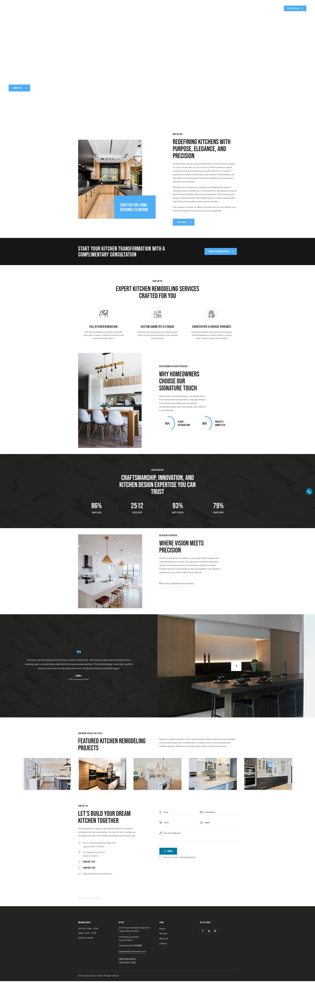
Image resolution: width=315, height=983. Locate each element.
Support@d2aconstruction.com (132, 951)
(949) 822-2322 (127, 959)
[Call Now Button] (309, 491)
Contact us (17, 88)
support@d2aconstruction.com (97, 873)
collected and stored (187, 857)
